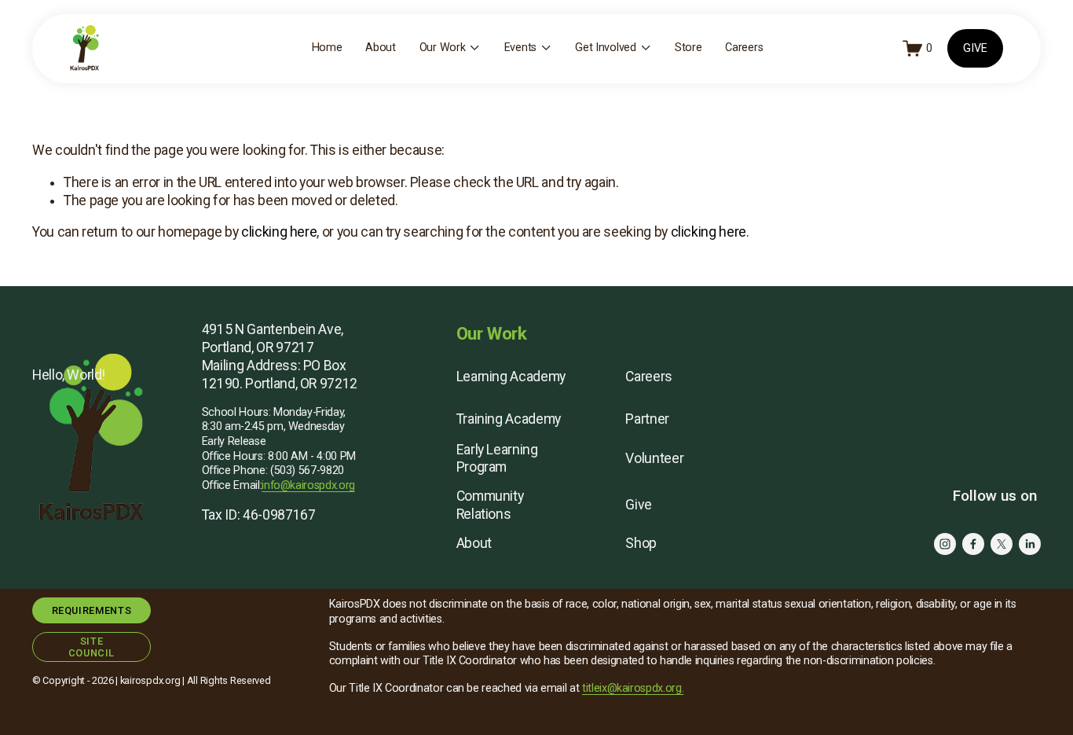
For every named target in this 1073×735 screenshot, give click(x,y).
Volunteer (654, 458)
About (380, 47)
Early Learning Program (497, 459)
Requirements (92, 610)
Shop (641, 543)
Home (327, 47)
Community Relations (490, 505)
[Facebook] (973, 544)
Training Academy (508, 419)
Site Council (91, 647)
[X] (1002, 544)
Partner (647, 419)
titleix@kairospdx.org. (632, 688)
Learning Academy (511, 376)
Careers (744, 47)
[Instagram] (945, 544)
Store (688, 47)
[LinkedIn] (1030, 544)
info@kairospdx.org (308, 485)
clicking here (279, 232)
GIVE (975, 48)
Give (638, 505)
